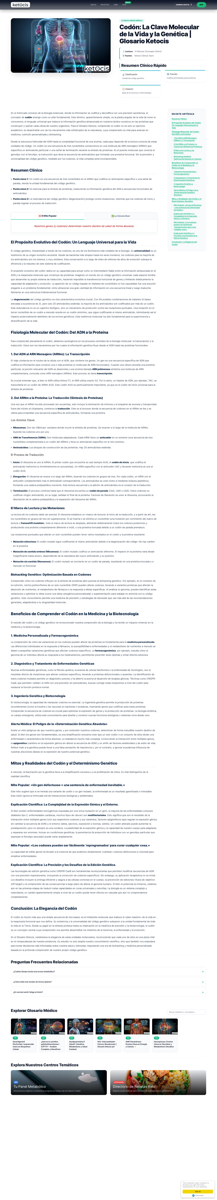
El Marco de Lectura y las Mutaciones (184, 151)
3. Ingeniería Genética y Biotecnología (183, 185)
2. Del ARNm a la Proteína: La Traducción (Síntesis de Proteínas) (188, 145)
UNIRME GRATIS (182, 5)
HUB (116, 5)
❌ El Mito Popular (48, 216)
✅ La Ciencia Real (120, 216)
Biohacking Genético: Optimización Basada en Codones (187, 157)
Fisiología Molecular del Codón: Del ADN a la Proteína (185, 133)
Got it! (198, 1191)
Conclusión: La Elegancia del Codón (184, 243)
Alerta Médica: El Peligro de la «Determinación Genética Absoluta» (186, 192)
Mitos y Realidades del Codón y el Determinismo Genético (186, 200)
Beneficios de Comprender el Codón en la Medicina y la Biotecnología (185, 165)
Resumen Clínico (179, 119)
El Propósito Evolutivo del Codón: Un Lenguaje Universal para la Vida (186, 125)
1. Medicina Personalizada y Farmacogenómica (185, 173)
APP (201, 5)
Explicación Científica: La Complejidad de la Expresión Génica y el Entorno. (185, 216)
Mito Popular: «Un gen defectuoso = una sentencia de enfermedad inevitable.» (188, 207)
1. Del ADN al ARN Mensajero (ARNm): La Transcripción (185, 139)
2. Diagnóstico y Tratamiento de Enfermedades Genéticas (187, 179)
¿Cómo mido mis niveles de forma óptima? (32, 982)
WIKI (124, 4)
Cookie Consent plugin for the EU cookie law (197, 1195)
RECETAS (105, 5)
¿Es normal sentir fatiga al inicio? (28, 992)
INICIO (93, 5)
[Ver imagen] (105, 68)
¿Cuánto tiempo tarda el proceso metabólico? (34, 971)
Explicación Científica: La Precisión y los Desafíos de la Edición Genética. (185, 235)
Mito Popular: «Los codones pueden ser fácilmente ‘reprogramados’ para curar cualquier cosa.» (185, 226)
